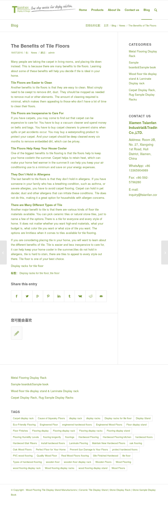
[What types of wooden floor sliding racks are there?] (16, 333)
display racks (93, 418)
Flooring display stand (118, 430)
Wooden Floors (103, 461)
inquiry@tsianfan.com (144, 194)
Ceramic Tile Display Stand (93, 489)
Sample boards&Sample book (142, 64)
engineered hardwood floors (77, 424)
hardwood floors (144, 437)
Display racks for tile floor (27, 266)
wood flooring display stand (93, 468)
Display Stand (143, 418)
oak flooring (136, 443)
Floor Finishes (20, 430)
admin (51, 52)
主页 (106, 25)
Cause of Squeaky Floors (51, 418)
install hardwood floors (53, 443)
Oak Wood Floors (22, 449)
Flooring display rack (64, 430)
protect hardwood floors (125, 449)
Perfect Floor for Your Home (51, 449)
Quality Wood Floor (47, 455)
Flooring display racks (91, 430)
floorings (69, 437)
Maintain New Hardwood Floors (108, 443)
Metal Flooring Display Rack (143, 53)
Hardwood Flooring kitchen (117, 437)
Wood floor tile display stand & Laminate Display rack (143, 78)
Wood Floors (118, 468)
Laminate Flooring (78, 443)
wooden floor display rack (77, 461)
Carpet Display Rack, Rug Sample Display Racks (142, 94)
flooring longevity (52, 437)
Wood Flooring (123, 461)
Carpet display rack (23, 418)
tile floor (55, 273)
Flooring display (40, 430)
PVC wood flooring (23, 455)
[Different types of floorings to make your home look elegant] (164, 252)
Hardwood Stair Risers (25, 443)
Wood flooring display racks (59, 468)
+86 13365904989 (139, 167)
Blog (14, 25)
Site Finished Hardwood (105, 455)
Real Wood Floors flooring (75, 455)
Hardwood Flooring (89, 437)
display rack (75, 418)
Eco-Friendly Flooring (24, 424)
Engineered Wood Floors (109, 424)
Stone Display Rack (120, 489)
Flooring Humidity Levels (26, 437)
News (122, 25)
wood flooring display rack (27, 468)
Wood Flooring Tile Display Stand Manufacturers (51, 489)
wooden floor (53, 461)
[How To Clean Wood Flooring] (3, 252)
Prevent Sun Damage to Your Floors (89, 449)
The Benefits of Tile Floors (40, 45)
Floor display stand (136, 424)
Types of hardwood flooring (27, 461)
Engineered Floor (49, 424)
